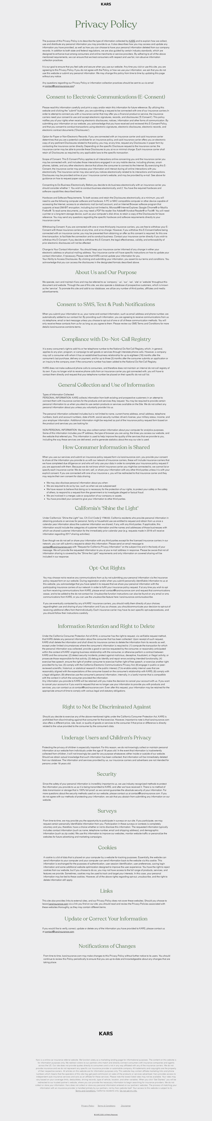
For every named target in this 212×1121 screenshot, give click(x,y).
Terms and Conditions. (85, 1090)
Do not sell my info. (128, 1090)
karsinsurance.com (58, 903)
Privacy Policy (87, 1105)
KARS (132, 40)
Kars (38, 1060)
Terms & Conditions (106, 1105)
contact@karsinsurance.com (59, 86)
